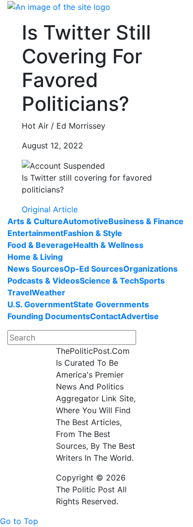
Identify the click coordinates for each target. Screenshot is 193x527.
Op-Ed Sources (93, 269)
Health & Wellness (108, 245)
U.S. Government (40, 304)
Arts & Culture (35, 221)
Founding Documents (48, 316)
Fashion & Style (92, 233)
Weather (48, 292)
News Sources (35, 269)
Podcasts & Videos (43, 281)
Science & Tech (109, 281)
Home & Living (35, 257)
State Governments (111, 304)
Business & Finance (146, 221)
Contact (105, 316)
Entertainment (35, 233)
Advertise (140, 316)
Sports (152, 281)
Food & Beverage (40, 245)
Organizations (150, 269)
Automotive (85, 221)
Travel (19, 292)
